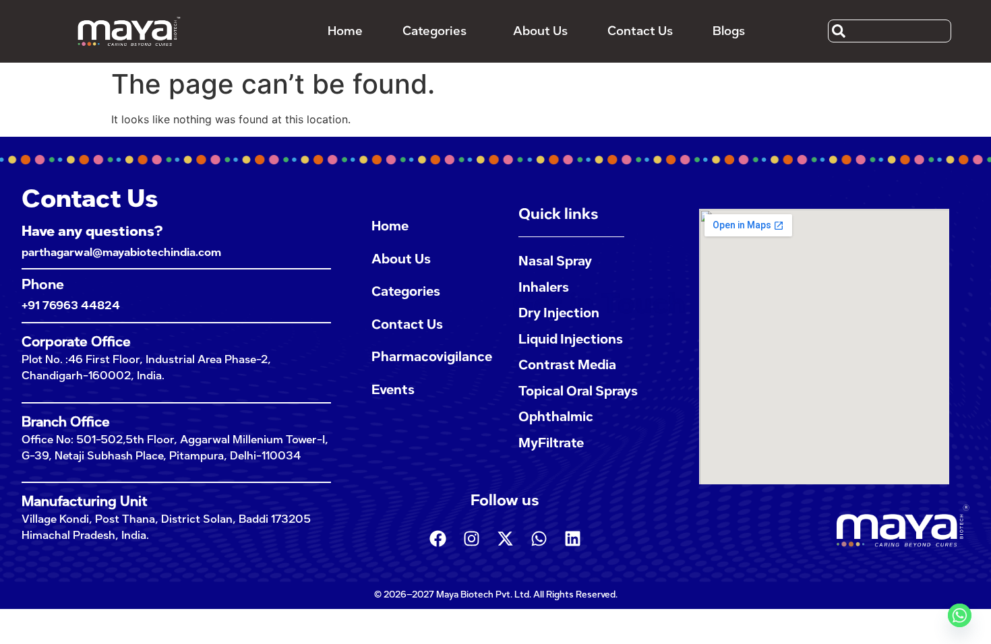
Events (393, 389)
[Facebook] (437, 538)
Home (345, 31)
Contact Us (640, 31)
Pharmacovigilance (431, 356)
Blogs (729, 31)
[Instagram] (471, 538)
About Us (540, 31)
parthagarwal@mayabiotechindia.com (121, 252)
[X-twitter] (505, 538)
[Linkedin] (572, 538)
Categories (434, 31)
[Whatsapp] (538, 538)
